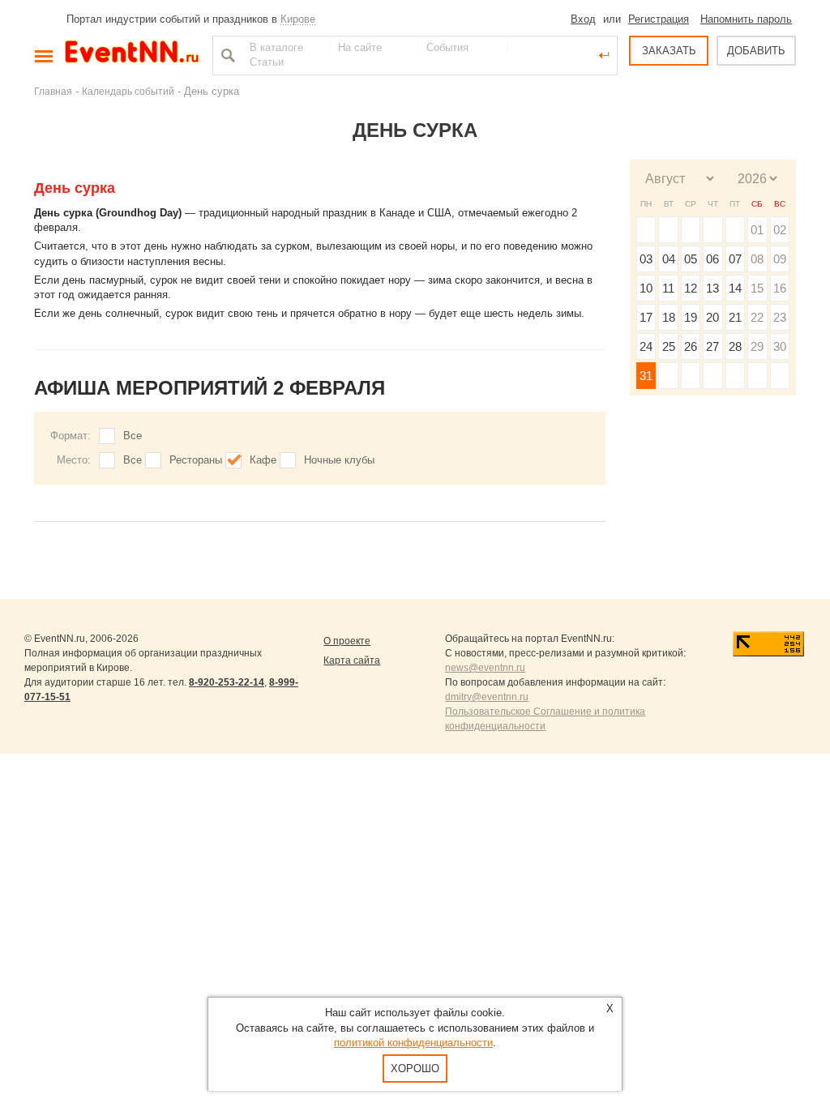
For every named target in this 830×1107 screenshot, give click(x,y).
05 (690, 259)
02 (779, 230)
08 (757, 259)
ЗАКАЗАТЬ (669, 51)
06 (712, 259)
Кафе (263, 460)
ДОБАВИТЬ (756, 51)
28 (735, 346)
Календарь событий (128, 91)
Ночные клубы (339, 460)
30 (779, 346)
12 (690, 288)
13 (712, 288)
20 (712, 317)
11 (668, 288)
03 (646, 259)
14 (735, 288)
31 (646, 376)
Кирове (297, 19)
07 (735, 259)
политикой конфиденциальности (413, 1042)
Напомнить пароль (746, 19)
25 (668, 346)
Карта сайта (351, 660)
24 (646, 346)
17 (646, 317)
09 (779, 259)
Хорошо (415, 1068)
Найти (226, 55)
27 (712, 346)
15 (757, 288)
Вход (583, 19)
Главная (53, 91)
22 (757, 317)
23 (779, 317)
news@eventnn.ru (485, 667)
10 (646, 288)
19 (690, 317)
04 (668, 259)
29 (757, 346)
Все (132, 436)
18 (668, 317)
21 (735, 317)
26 (690, 346)
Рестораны (195, 460)
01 (757, 230)
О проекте (346, 641)
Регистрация (658, 19)
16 (779, 288)
